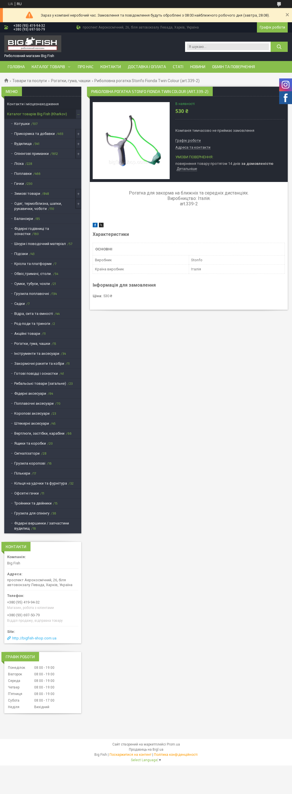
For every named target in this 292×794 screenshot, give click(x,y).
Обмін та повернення (233, 67)
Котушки (22, 123)
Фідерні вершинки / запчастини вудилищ (41, 525)
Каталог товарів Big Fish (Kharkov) (37, 114)
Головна (16, 67)
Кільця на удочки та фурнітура (40, 483)
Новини (197, 67)
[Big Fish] (32, 44)
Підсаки (21, 254)
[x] (101, 226)
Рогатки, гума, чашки (70, 80)
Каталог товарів (48, 67)
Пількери (22, 473)
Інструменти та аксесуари (36, 353)
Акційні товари (27, 333)
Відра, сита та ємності (33, 313)
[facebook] (95, 226)
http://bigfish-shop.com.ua (34, 638)
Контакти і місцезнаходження (33, 104)
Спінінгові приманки (31, 153)
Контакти (110, 67)
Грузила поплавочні (31, 293)
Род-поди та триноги (32, 323)
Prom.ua (173, 744)
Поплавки (23, 173)
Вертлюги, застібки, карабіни (39, 433)
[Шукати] (279, 47)
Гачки (19, 183)
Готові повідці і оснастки (36, 373)
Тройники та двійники (33, 503)
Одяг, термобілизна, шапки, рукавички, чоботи (38, 206)
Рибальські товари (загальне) (40, 383)
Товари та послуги (29, 80)
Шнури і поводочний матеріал (40, 244)
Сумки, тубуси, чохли (32, 283)
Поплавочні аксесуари (34, 403)
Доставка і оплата (147, 67)
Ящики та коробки (30, 443)
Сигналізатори (27, 453)
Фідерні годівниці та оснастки (31, 231)
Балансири (23, 218)
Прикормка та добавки (34, 133)
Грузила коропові (29, 463)
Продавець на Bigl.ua (146, 750)
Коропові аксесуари (32, 413)
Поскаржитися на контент (130, 755)
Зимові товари (27, 193)
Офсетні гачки (26, 493)
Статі (178, 67)
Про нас (86, 67)
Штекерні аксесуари (31, 423)
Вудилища (23, 143)
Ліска (19, 163)
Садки (19, 303)
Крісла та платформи (33, 264)
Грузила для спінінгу (31, 513)
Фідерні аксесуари (30, 393)
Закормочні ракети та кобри (39, 363)
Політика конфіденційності (176, 755)
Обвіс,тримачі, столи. (33, 274)
